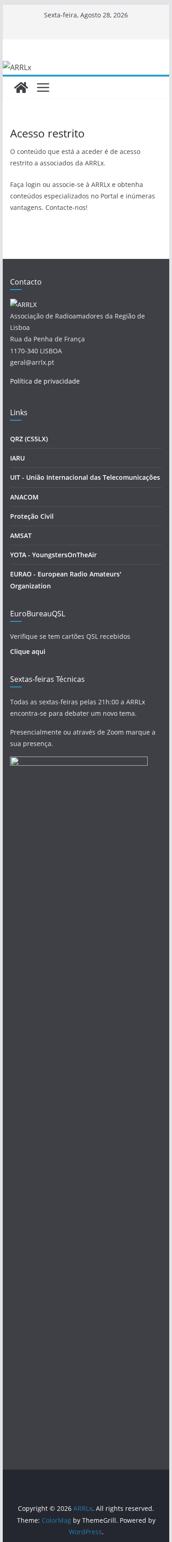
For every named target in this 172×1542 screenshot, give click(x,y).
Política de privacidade (45, 381)
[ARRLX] (23, 304)
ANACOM (24, 497)
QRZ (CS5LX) (29, 438)
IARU (17, 458)
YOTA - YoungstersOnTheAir (53, 554)
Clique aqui (27, 651)
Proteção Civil (32, 516)
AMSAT (21, 535)
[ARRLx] (21, 88)
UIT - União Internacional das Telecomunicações (85, 477)
